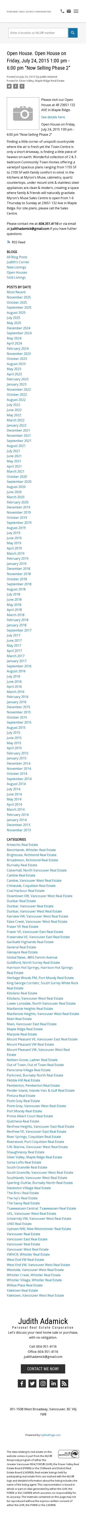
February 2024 (17, 348)
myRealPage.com (50, 1435)
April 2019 (14, 548)
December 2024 (18, 328)
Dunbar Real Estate (21, 901)
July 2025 (13, 317)
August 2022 (16, 400)
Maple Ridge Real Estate (25, 1029)
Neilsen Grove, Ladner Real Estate (32, 1060)
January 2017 (16, 661)
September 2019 (19, 522)
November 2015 (19, 712)
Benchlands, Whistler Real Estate (31, 850)
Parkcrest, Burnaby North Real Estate (35, 1075)
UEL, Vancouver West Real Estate (31, 1213)
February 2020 (17, 502)
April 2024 (14, 343)
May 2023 (14, 369)
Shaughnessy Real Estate (25, 1152)
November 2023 (19, 353)
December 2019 (18, 507)
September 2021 (19, 441)
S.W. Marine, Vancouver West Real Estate (37, 1147)
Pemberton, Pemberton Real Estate (33, 1085)
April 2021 (14, 466)
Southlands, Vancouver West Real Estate (37, 1178)
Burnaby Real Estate (22, 865)
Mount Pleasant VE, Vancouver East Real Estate (42, 1039)
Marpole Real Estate (22, 1034)
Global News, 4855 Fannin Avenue (32, 957)
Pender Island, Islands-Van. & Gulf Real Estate (41, 1090)
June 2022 (14, 410)
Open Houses (17, 272)
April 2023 (14, 374)
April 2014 (14, 804)
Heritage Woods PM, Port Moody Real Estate (40, 978)
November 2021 (19, 435)
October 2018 (17, 579)
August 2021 (16, 446)
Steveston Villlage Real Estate (29, 1188)
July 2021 (13, 451)
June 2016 (14, 681)
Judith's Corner (18, 262)
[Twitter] (32, 1383)
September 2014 (19, 779)
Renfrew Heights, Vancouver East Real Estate (40, 1126)
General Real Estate (21, 947)
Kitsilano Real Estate (22, 993)
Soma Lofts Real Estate (24, 1162)
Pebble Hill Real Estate (23, 1080)
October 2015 (17, 717)
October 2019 (17, 517)
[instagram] (43, 1383)
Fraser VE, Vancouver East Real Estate (35, 932)
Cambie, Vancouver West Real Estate (34, 880)
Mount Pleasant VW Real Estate (30, 1044)
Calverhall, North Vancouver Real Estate (37, 870)
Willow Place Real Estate (25, 1285)
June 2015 (14, 738)
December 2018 (18, 568)
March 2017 (15, 656)
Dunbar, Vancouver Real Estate (30, 906)
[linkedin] (54, 1383)
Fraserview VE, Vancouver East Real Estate (38, 937)
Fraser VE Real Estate (22, 926)
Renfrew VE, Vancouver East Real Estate (36, 1131)
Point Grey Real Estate (23, 1101)
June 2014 (14, 794)
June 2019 (14, 538)
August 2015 (16, 727)
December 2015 (18, 707)
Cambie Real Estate (21, 875)
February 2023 (17, 379)
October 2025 (17, 302)
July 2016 (13, 676)
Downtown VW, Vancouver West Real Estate (39, 896)
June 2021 (14, 456)
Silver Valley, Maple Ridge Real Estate (41, 80)
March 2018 (15, 615)
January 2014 (16, 820)
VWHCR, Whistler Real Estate (28, 1254)
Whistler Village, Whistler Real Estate (34, 1280)
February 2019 (17, 558)
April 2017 (14, 651)
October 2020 (17, 476)
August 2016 (16, 671)
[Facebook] (22, 1383)
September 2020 (19, 481)
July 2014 (13, 789)
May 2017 (14, 645)
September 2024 (19, 333)
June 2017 (14, 640)
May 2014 (14, 799)
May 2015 (14, 743)
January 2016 (16, 702)
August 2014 (16, 784)
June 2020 (14, 492)
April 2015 (14, 748)
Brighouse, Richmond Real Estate (31, 855)
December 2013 (18, 825)
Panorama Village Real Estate (29, 1070)
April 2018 (14, 609)
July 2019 (13, 533)
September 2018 (19, 584)
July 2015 (13, 732)
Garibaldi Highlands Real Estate (30, 942)
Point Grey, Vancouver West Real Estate (36, 1106)
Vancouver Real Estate (23, 1234)
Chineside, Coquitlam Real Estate (31, 885)
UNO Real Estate (19, 1224)
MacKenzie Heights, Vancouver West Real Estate (43, 1014)
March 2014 (15, 809)
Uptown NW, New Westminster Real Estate (39, 1229)
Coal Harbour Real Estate (26, 891)
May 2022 (14, 415)
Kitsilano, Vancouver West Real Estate (35, 998)
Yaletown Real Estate (22, 1290)
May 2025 (14, 323)
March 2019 (15, 553)
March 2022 (15, 420)
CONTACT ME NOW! (43, 1368)
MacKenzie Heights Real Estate (30, 1008)
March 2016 (15, 692)
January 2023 (16, 384)
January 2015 (16, 758)
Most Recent (16, 292)
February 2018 (17, 620)
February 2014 (17, 814)
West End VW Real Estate (25, 1259)
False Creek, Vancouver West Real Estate (37, 921)
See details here (53, 117)
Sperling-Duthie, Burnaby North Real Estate (40, 1183)
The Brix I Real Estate (23, 1193)
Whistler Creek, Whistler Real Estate (34, 1275)
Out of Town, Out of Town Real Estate (35, 1065)
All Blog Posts (17, 257)
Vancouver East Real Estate (27, 1239)
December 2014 (18, 763)
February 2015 (17, 753)
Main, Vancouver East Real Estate (32, 1024)
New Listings (16, 267)
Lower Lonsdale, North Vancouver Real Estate (41, 1003)
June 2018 (14, 599)
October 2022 (17, 394)
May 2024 (14, 338)
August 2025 (16, 312)
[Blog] (64, 1383)
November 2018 (19, 574)
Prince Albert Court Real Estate (30, 1116)
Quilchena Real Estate (23, 1121)
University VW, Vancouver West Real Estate (39, 1218)
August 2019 (16, 528)
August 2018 (16, 589)
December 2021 (18, 430)
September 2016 (19, 666)
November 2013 (19, 830)
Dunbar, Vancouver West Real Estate (34, 911)
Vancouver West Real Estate (28, 1249)
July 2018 (13, 594)
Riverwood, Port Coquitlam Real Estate (35, 1141)
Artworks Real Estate (22, 844)
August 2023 (16, 364)
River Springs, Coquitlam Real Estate (34, 1136)
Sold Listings (16, 277)
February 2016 (17, 697)
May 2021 (14, 461)
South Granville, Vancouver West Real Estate (40, 1172)
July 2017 (13, 635)
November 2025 (19, 297)
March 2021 (15, 471)
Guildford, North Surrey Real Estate (33, 962)
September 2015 (19, 722)
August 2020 (16, 487)
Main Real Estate (19, 1019)
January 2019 (16, 563)
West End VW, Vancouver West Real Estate (38, 1265)
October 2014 (17, 773)
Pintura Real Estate (21, 1095)
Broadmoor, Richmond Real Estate (32, 860)
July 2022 (13, 405)
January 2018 (16, 625)
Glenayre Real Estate (22, 952)
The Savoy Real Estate (23, 1203)
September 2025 (19, 307)
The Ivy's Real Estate (22, 1198)
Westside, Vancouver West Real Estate (35, 1270)
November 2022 (19, 389)
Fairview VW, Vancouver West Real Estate (37, 916)
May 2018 (14, 604)
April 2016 (14, 686)
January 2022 (16, 425)
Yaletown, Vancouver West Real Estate (35, 1295)
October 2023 (17, 358)
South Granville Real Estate (27, 1167)
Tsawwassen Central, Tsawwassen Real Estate (41, 1208)
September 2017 (19, 630)
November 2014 (19, 768)
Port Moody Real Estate (24, 1111)
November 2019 (19, 512)
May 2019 (14, 543)
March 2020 (15, 497)
